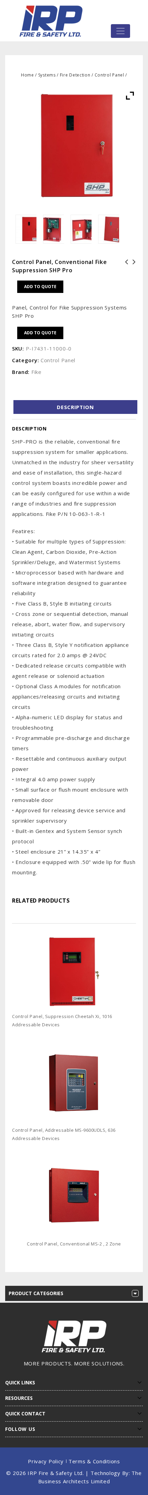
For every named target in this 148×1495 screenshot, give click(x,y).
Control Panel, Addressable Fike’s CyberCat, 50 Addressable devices (132, 274)
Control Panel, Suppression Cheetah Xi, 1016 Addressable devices (124, 274)
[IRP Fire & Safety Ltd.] (52, 20)
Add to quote (40, 286)
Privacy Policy (46, 1461)
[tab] (75, 407)
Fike (36, 371)
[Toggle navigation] (120, 31)
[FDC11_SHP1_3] (81, 229)
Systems (47, 75)
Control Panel (109, 75)
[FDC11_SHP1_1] (25, 229)
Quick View (133, 1035)
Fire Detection (75, 75)
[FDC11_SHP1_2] (108, 229)
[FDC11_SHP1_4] (53, 229)
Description (75, 407)
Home (27, 75)
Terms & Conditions (94, 1461)
